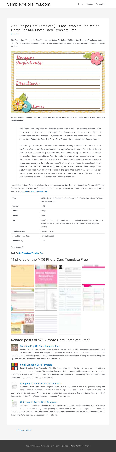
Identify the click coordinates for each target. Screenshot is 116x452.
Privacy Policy (101, 4)
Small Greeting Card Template (36, 364)
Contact (89, 4)
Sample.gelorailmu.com (28, 4)
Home (80, 4)
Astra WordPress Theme (81, 446)
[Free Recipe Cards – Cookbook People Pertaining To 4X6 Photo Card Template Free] (22, 323)
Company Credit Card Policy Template (40, 383)
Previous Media (23, 430)
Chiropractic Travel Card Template (38, 402)
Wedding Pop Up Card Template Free (40, 346)
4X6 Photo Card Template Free (34, 191)
